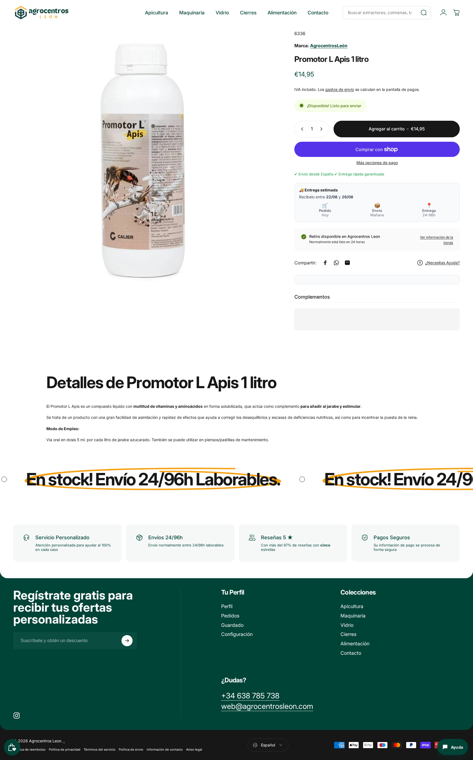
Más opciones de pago (377, 162)
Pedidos (230, 616)
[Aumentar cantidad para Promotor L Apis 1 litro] (322, 129)
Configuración (237, 634)
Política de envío (131, 749)
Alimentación (354, 643)
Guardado (232, 625)
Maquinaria (353, 616)
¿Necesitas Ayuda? (442, 262)
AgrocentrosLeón (328, 45)
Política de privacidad (64, 749)
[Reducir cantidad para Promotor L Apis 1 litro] (301, 129)
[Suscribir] (127, 640)
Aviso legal (194, 749)
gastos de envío (339, 89)
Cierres (348, 634)
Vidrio (346, 625)
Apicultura (351, 606)
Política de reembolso (29, 749)
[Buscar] (424, 12)
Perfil (226, 606)
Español (268, 745)
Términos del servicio (99, 749)
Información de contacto (165, 749)
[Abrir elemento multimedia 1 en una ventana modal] (142, 160)
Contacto (350, 653)
